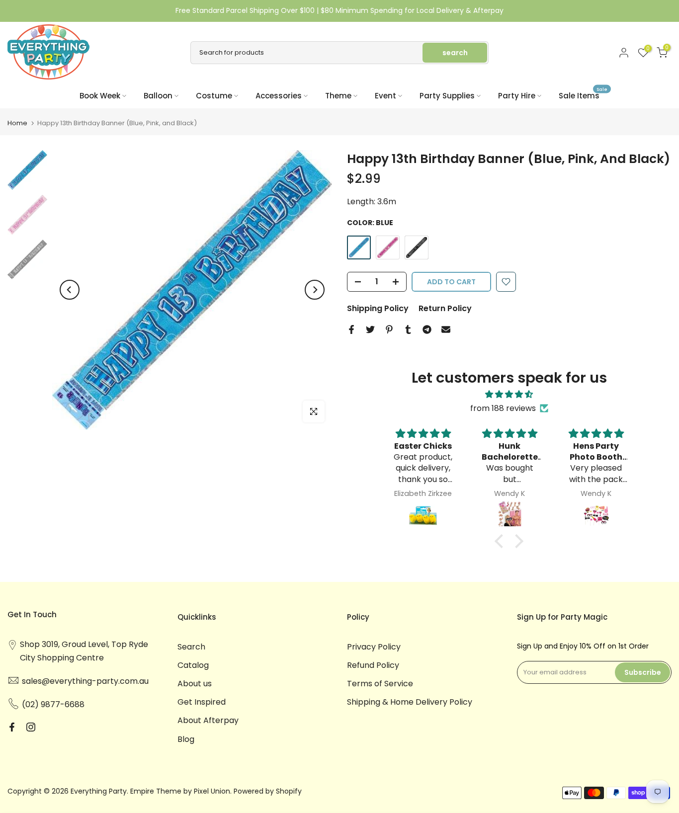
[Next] (315, 290)
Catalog (193, 665)
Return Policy (445, 308)
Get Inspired (201, 702)
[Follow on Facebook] (11, 727)
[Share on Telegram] (427, 329)
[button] (502, 541)
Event (385, 95)
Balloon (158, 95)
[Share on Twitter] (370, 329)
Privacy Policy (374, 646)
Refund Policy (373, 665)
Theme (338, 95)
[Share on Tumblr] (408, 329)
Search (191, 646)
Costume (214, 95)
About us (194, 683)
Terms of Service (380, 683)
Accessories (278, 95)
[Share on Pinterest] (389, 329)
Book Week (100, 95)
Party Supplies (447, 95)
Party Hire (516, 95)
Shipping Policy (378, 308)
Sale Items (583, 95)
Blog (185, 739)
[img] (509, 394)
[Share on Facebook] (351, 329)
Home (17, 123)
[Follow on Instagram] (30, 727)
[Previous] (70, 290)
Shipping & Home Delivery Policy (409, 702)
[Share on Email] (445, 329)
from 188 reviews (503, 408)
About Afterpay (208, 720)
